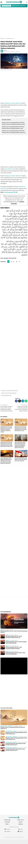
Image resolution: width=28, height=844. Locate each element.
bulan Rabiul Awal (9, 169)
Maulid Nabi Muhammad (6, 395)
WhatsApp (8, 831)
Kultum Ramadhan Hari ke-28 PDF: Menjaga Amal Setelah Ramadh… (16, 642)
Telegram (21, 831)
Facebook (8, 829)
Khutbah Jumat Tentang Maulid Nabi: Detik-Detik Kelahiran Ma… (16, 733)
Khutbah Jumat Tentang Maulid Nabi (8, 393)
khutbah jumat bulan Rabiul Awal (13, 103)
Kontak (20, 822)
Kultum (2, 629)
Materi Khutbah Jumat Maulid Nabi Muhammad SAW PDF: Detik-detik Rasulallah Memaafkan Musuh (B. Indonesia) (6, 461)
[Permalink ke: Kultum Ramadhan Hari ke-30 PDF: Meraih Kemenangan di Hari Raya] (14, 621)
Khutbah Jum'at (4, 726)
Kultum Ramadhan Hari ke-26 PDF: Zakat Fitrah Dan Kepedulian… (15, 653)
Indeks (7, 824)
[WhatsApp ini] (26, 401)
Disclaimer (7, 822)
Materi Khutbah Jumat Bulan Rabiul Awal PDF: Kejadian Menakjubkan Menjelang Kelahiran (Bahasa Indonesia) (7, 408)
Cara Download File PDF (11, 192)
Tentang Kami (7, 819)
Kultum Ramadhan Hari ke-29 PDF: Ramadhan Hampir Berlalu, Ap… (14, 637)
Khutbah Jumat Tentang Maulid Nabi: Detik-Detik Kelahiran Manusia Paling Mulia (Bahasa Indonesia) (21, 408)
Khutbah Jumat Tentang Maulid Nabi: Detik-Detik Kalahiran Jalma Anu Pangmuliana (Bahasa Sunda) (6, 429)
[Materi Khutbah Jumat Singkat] (14, 2)
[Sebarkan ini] (16, 401)
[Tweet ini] (19, 401)
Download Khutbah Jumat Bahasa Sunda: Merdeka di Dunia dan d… (16, 744)
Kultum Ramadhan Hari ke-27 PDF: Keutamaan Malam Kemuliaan (14, 648)
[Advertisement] (14, 22)
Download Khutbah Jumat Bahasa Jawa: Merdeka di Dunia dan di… (15, 749)
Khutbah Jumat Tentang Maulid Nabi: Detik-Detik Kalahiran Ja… (13, 728)
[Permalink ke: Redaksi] (2, 51)
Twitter (21, 829)
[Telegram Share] (22, 401)
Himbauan (20, 824)
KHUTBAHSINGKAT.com (10, 202)
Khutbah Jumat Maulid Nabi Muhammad (9, 390)
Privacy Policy (20, 819)
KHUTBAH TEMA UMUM (6, 708)
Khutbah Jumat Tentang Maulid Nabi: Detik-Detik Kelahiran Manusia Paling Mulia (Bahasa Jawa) (20, 428)
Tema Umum (9, 726)
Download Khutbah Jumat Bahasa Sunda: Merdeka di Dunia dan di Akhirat (21, 459)
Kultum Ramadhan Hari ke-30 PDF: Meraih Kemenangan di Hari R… (14, 631)
